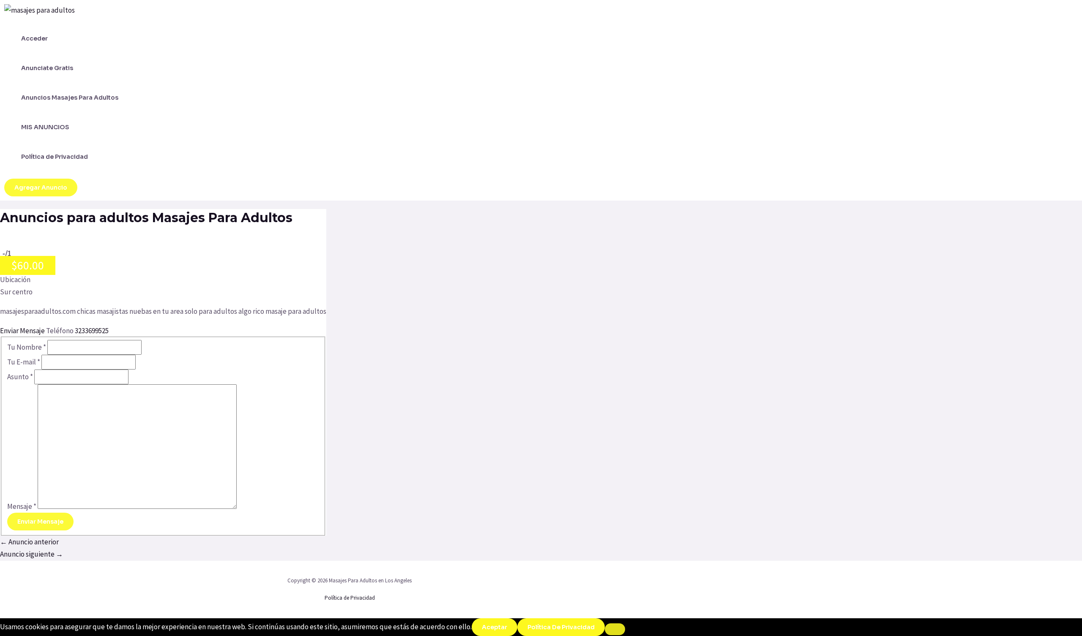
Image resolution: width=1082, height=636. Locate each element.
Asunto (20, 376)
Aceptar (494, 627)
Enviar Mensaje (23, 330)
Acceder (34, 38)
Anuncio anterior (29, 541)
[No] (615, 629)
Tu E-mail (23, 362)
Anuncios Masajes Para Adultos (69, 97)
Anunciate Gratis (47, 68)
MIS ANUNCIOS (45, 127)
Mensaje (21, 506)
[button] (40, 187)
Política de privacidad (561, 627)
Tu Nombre (26, 347)
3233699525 (92, 330)
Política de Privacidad (54, 156)
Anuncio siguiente (31, 554)
